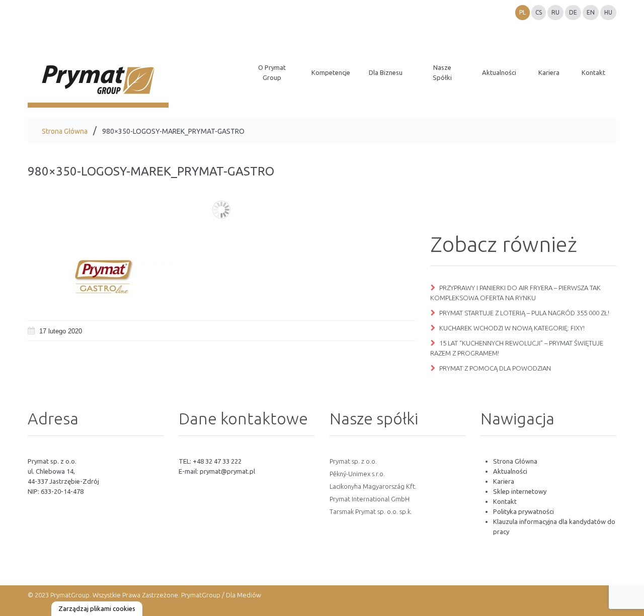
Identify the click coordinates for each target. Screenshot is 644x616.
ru (555, 12)
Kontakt (505, 501)
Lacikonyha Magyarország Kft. (373, 486)
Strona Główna (65, 131)
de (573, 12)
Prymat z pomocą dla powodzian (495, 368)
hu (608, 12)
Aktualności (510, 471)
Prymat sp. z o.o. (353, 461)
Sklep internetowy (519, 491)
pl (522, 12)
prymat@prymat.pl (227, 471)
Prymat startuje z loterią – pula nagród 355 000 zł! (524, 312)
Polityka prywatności (523, 511)
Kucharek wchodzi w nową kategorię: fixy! (512, 327)
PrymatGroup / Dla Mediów (220, 594)
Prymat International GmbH (370, 498)
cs (538, 12)
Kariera (503, 481)
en (591, 12)
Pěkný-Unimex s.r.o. (357, 473)
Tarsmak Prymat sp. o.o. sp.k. (371, 511)
